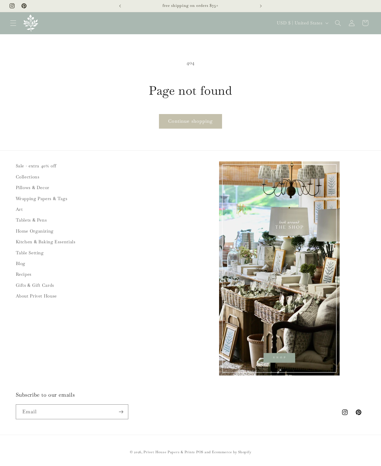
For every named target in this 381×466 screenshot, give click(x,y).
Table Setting (30, 252)
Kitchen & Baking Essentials (46, 241)
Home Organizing (35, 231)
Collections (28, 177)
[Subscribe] (121, 411)
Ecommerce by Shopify (232, 452)
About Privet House (36, 296)
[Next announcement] (260, 6)
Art (19, 209)
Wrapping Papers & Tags (42, 198)
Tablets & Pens (31, 220)
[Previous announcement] (120, 6)
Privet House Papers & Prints (169, 452)
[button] (13, 23)
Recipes (24, 274)
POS (199, 452)
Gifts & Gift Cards (35, 285)
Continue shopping (190, 121)
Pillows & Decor (32, 187)
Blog (21, 263)
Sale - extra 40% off (36, 166)
